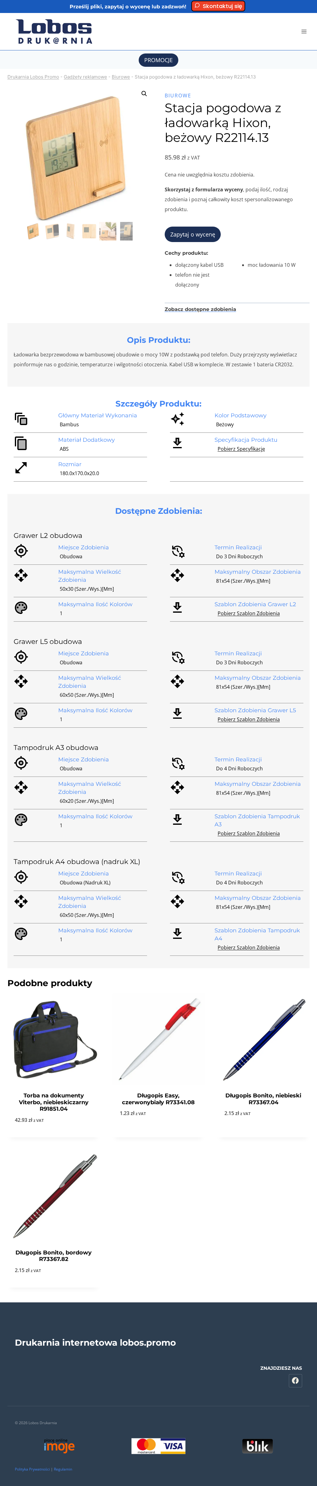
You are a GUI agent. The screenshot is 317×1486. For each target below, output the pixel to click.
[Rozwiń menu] (304, 31)
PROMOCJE (158, 60)
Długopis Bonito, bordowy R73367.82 (53, 1256)
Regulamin (63, 1469)
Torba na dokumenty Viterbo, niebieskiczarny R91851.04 (54, 1102)
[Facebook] (295, 1381)
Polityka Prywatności (32, 1469)
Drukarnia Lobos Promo (33, 77)
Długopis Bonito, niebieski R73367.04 (263, 1099)
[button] (144, 93)
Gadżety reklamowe (85, 77)
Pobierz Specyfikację (241, 448)
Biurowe (121, 77)
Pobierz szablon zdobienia (249, 613)
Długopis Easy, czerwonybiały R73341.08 (158, 1099)
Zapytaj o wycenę (192, 234)
